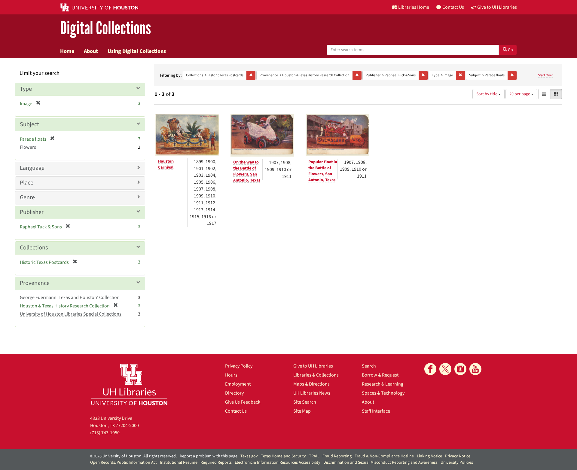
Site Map (302, 411)
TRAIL (314, 456)
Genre (27, 197)
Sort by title (487, 94)
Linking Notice (429, 456)
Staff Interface (376, 411)
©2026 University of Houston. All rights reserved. (133, 456)
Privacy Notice (457, 456)
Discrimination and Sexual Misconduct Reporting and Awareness (380, 462)
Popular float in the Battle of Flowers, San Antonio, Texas (322, 171)
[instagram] (460, 369)
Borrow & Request (380, 375)
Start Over (545, 75)
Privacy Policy (238, 366)
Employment (238, 384)
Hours (231, 375)
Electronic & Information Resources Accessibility (277, 462)
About (91, 51)
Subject (29, 124)
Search (369, 366)
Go (510, 50)
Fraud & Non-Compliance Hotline (384, 456)
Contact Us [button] (453, 7)
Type (26, 89)
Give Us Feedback (242, 402)
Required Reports (216, 462)
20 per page (520, 94)
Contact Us (236, 411)
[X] (445, 369)
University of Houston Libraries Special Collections (70, 314)
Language (32, 168)
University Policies (457, 462)
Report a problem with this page (208, 456)
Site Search (304, 402)
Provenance (35, 283)
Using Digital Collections (137, 51)
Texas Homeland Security (283, 456)
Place (26, 183)
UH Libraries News (311, 393)
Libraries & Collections (316, 375)
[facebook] (430, 369)
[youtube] (475, 369)
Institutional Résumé (178, 462)
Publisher (32, 212)
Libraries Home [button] (413, 7)
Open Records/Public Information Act (123, 462)
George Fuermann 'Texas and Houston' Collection (70, 297)
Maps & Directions (311, 384)
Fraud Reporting (337, 456)
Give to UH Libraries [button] (497, 7)
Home (67, 51)
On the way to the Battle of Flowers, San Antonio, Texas (246, 171)
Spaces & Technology (383, 393)
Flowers (28, 147)
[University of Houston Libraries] (129, 384)
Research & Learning (382, 384)
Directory (234, 393)
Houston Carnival (166, 164)
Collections (34, 247)
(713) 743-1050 (105, 432)
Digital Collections (105, 28)
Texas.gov (249, 456)
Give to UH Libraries (313, 366)
